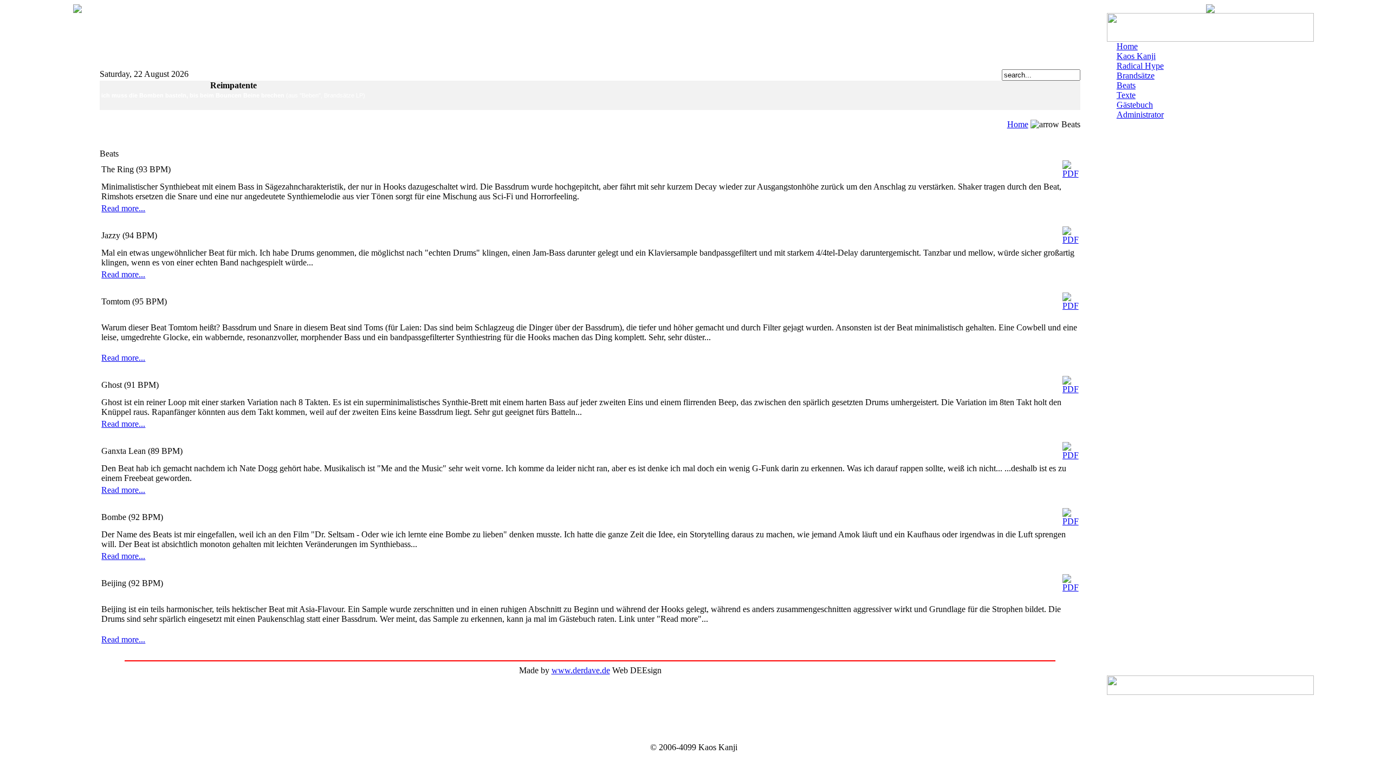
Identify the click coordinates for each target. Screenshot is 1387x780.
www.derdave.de (581, 670)
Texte (1126, 95)
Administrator (1140, 114)
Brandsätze (1136, 75)
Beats (1126, 85)
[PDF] (1070, 166)
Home (1017, 124)
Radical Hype (1140, 65)
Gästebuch (1135, 104)
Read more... (123, 208)
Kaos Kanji (1136, 56)
